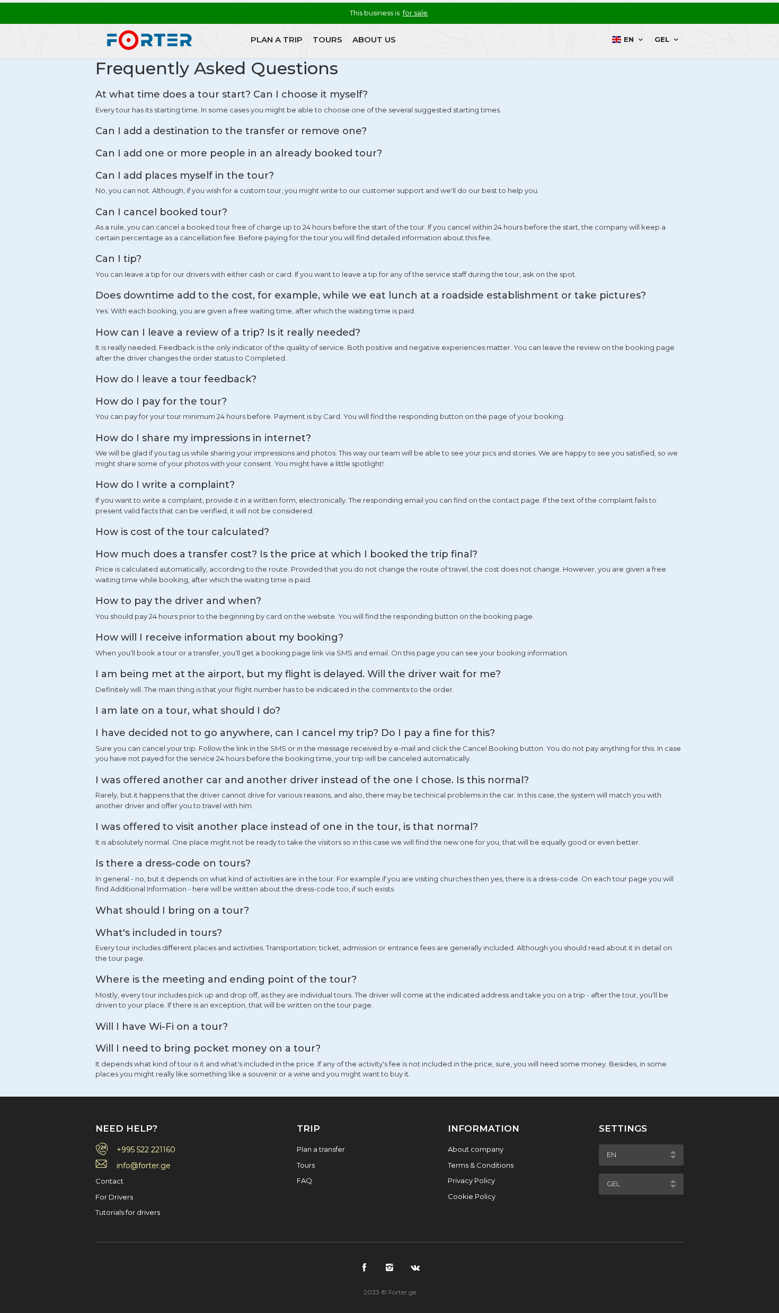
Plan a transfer (321, 1149)
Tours (327, 39)
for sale (415, 12)
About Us (374, 39)
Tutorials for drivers (127, 1212)
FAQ (304, 1180)
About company (475, 1149)
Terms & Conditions (481, 1165)
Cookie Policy (471, 1196)
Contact (109, 1181)
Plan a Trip (277, 39)
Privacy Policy (471, 1180)
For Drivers (114, 1197)
